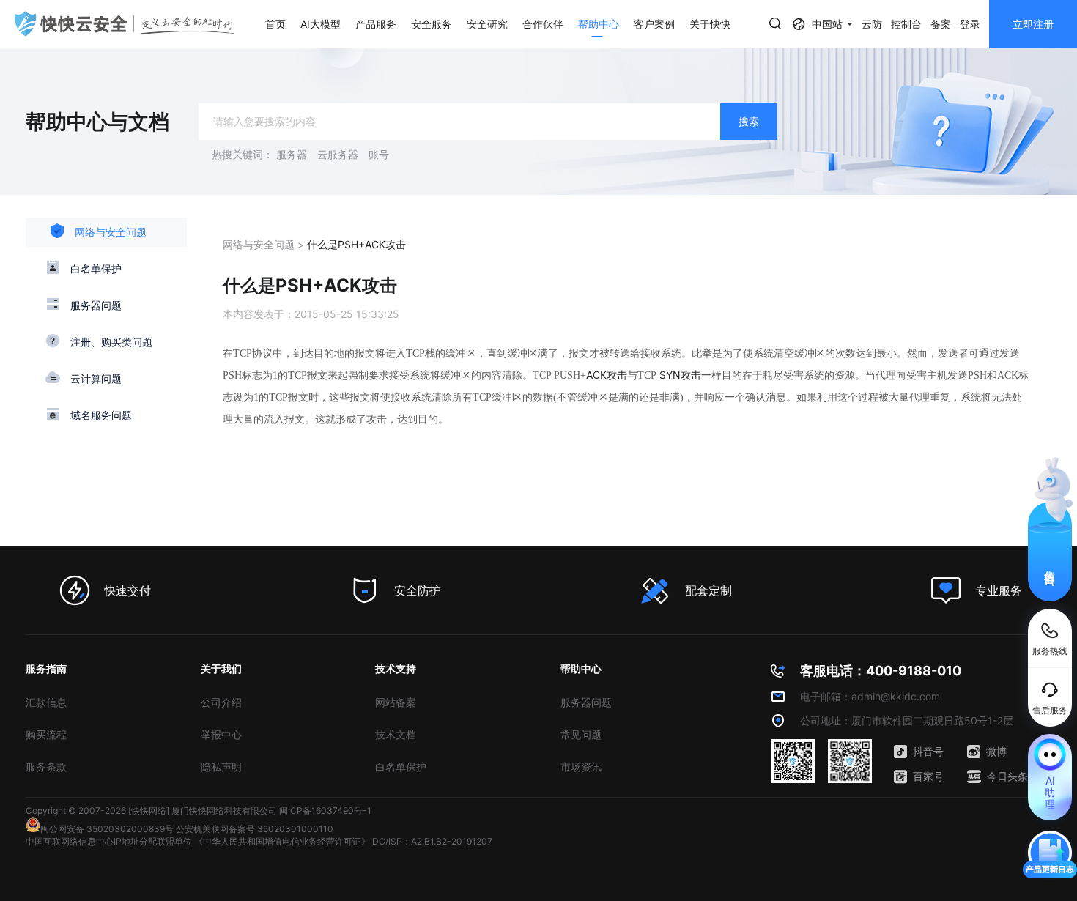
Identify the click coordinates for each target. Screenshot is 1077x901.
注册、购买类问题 (111, 341)
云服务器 (337, 154)
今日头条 (1007, 776)
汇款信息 (46, 702)
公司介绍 (221, 702)
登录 (970, 24)
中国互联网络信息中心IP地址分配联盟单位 (109, 841)
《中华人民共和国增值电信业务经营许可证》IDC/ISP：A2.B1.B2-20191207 (343, 841)
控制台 (906, 24)
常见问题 (581, 734)
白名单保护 (96, 268)
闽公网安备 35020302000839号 (107, 828)
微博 (996, 751)
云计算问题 (96, 378)
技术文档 (395, 734)
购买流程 (46, 734)
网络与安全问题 (111, 232)
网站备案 (395, 702)
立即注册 (1033, 24)
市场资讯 (581, 766)
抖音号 (928, 751)
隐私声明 (221, 766)
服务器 (291, 154)
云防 (872, 24)
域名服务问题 (101, 415)
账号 (379, 154)
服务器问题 (96, 305)
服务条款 (46, 766)
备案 (940, 24)
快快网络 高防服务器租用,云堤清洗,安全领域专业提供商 (124, 24)
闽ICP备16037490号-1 (325, 810)
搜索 (749, 121)
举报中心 (221, 734)
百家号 (928, 776)
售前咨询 (1050, 565)
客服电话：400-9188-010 (880, 670)
